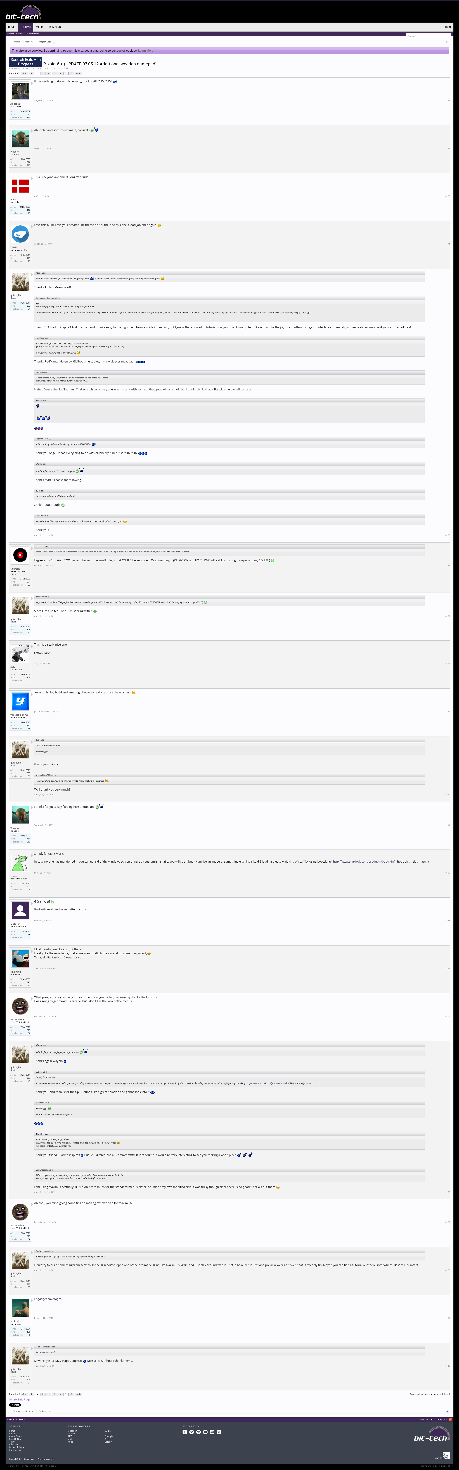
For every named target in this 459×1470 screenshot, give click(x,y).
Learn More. (146, 50)
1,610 (27, 114)
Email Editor (15, 1439)
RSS (450, 1419)
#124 (447, 244)
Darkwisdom (17, 1019)
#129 (447, 711)
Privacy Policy (446, 1466)
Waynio (14, 151)
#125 (447, 535)
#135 (447, 1016)
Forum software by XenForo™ (32, 1466)
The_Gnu (15, 971)
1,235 (27, 725)
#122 (447, 148)
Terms (12, 1442)
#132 (447, 873)
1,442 (27, 210)
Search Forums (14, 34)
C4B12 (13, 247)
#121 (447, 100)
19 (29, 935)
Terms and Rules (429, 1466)
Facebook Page (16, 1447)
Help (432, 1419)
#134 (447, 968)
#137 (447, 1222)
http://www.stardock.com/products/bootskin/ (364, 861)
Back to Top (15, 1450)
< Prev (24, 73)
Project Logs (29, 68)
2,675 (27, 1030)
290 (28, 887)
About (12, 1433)
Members (55, 27)
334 (28, 258)
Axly (12, 667)
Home (11, 27)
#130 (447, 795)
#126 (447, 565)
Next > (78, 73)
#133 (447, 921)
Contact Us (423, 1419)
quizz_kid (50, 68)
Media (39, 27)
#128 (447, 664)
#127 (447, 616)
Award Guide (15, 1436)
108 (28, 678)
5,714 (27, 162)
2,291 (27, 582)
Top (445, 1419)
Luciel (13, 876)
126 (28, 1332)
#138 (447, 1270)
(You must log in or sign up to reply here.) (430, 1394)
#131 (447, 825)
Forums (26, 27)
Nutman (15, 568)
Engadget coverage (47, 1299)
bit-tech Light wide (16, 1419)
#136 (447, 1192)
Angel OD (15, 103)
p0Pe (13, 199)
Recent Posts (32, 34)
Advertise (13, 1444)
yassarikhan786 (19, 714)
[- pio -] (14, 1321)
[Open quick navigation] (447, 42)
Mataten (15, 924)
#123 (447, 196)
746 (28, 982)
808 (28, 306)
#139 (447, 1318)
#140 (447, 1366)
